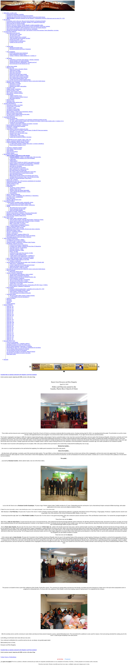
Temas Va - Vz (10, 334)
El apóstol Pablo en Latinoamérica (17, 41)
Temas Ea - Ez (10, 311)
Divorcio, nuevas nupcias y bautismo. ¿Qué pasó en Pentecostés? (22, 213)
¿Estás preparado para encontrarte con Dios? (19, 38)
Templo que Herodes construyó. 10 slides (19, 266)
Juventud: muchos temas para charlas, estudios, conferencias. (21, 205)
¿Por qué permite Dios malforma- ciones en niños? (21, 274)
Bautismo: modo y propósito (13, 82)
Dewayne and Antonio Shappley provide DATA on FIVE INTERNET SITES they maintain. (28, 26)
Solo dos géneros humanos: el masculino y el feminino (19, 346)
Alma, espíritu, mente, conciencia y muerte (16, 218)
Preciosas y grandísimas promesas (14, 231)
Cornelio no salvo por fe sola (16, 42)
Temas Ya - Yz (10, 338)
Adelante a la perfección (15, 261)
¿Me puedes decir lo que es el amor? (17, 207)
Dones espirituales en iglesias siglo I (17, 54)
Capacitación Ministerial (9, 117)
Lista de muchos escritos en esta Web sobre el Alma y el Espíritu (24, 221)
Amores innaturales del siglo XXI (17, 209)
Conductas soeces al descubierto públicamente (20, 203)
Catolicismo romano (11, 294)
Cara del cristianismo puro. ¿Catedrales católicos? (18, 343)
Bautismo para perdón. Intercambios (17, 86)
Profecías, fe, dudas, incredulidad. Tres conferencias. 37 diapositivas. (23, 195)
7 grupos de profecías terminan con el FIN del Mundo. (22, 158)
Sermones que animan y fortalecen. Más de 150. (18, 234)
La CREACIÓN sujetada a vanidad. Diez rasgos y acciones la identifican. (26, 143)
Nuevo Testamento (11, 270)
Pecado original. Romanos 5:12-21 (17, 145)
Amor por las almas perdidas (16, 210)
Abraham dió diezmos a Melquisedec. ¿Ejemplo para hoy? (23, 62)
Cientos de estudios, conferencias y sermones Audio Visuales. (21, 242)
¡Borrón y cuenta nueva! (12, 233)
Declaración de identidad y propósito (15, 14)
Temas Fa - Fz (10, 313)
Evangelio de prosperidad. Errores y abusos (19, 290)
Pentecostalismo (10, 287)
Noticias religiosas (11, 303)
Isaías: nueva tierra (11, 198)
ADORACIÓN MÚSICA (10, 103)
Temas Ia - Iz (10, 317)
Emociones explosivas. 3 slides (16, 250)
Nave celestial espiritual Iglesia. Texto (18, 78)
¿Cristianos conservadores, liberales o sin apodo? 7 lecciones (23, 123)
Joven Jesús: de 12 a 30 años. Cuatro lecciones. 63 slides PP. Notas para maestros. (28, 130)
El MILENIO (12, 159)
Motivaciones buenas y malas (13, 230)
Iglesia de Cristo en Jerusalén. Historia (18, 69)
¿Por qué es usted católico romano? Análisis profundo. (22, 295)
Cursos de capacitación (12, 118)
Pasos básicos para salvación (13, 33)
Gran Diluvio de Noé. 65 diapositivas (18, 247)
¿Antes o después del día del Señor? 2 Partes (19, 191)
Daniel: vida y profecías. (12, 179)
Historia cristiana (10, 153)
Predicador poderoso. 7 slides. (16, 249)
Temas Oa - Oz (10, 325)
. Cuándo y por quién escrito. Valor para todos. (25, 157)
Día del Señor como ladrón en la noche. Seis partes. (19, 353)
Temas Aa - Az (10, 306)
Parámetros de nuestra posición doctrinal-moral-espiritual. (20, 15)
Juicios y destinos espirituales (13, 194)
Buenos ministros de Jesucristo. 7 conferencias (17, 125)
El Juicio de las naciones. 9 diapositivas (18, 245)
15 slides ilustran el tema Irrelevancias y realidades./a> (22, 255)
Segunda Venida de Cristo (13, 183)
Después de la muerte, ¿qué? (16, 39)
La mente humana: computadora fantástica (19, 225)
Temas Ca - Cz (10, 309)
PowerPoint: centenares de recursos (15, 243)
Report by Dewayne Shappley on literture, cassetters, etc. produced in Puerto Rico (26, 22)
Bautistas (9, 302)
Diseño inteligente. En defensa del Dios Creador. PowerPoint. (21, 235)
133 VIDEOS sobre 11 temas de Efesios (16, 241)
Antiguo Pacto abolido (12, 66)
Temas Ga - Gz (10, 314)
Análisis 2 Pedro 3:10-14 (15, 189)
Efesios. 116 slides (13, 251)
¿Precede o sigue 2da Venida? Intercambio (19, 190)
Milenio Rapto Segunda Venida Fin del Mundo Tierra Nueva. (23, 175)
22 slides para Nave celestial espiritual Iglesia (20, 79)
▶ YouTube (60, 659)
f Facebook (67, 659)
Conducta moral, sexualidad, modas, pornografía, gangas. (20, 202)
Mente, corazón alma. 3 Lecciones (17, 223)
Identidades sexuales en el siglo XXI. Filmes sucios (18, 345)
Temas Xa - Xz (10, 337)
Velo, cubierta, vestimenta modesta (15, 93)
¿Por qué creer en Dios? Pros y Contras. (18, 281)
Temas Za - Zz (10, 339)
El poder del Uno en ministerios (16, 122)
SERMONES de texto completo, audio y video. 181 (19, 139)
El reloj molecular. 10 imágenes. (16, 278)
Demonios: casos (10, 101)
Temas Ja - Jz (10, 318)
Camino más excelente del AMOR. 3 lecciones (20, 137)
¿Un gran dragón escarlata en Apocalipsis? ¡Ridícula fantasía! (21, 351)
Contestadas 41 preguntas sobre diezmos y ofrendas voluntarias (24, 59)
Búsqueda (6, 359)
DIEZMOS (9, 58)
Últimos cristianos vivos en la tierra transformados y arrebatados (24, 163)
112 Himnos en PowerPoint (13, 109)
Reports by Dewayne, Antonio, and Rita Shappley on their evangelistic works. (25, 25)
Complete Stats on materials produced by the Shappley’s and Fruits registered (19, 374)
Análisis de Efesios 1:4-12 (15, 95)
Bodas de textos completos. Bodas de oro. (16, 215)
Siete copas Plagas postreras (16, 174)
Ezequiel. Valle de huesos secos (14, 199)
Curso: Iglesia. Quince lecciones (14, 149)
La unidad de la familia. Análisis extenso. (16, 211)
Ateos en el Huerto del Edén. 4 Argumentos (19, 279)
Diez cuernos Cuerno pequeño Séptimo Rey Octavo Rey (22, 171)
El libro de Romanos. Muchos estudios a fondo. (18, 142)
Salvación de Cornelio (14, 85)
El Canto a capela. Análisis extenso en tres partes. (18, 114)
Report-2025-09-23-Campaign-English (16, 23)
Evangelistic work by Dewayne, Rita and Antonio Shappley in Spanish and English (26, 21)
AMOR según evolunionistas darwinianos (19, 275)
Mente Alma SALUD (9, 217)
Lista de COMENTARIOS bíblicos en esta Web (18, 259)
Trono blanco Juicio (11, 354)
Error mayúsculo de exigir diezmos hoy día (19, 63)
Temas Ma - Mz (10, 322)
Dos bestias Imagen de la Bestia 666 (17, 170)
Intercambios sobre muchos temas (14, 102)
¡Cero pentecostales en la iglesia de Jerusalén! (20, 293)
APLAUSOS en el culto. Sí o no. (14, 115)
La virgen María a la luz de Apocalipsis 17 (19, 297)
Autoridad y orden (11, 87)
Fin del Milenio (13, 193)
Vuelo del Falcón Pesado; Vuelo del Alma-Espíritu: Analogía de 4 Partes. (26, 219)
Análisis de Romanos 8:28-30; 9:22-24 (18, 97)
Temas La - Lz (10, 321)
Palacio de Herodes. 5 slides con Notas (18, 267)
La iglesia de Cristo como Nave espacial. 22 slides (21, 253)
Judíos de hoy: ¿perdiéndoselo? (16, 263)
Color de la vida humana (12, 342)
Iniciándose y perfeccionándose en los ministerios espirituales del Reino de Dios (28, 119)
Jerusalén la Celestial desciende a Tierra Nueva (20, 178)
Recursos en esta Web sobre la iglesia (18, 74)
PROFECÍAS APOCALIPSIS (11, 154)
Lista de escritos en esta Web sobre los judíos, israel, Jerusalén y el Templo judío (25, 262)
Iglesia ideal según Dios (15, 73)
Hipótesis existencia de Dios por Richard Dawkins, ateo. (22, 277)
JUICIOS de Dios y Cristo (13, 90)
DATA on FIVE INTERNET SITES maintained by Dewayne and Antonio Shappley (26, 27)
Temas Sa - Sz (10, 330)
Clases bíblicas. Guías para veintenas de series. (17, 129)
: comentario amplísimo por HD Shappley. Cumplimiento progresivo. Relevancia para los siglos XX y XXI (36, 18)
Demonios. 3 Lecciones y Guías (16, 131)
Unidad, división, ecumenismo (14, 89)
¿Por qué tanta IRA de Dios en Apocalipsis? (17, 350)
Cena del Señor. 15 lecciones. (13, 106)
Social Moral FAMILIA (9, 201)
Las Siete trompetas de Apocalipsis (17, 167)
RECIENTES (7, 19)
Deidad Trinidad (10, 99)
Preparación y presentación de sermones (16, 126)
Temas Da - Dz (10, 310)
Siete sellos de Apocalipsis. (15, 166)
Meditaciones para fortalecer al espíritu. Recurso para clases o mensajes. (23, 229)
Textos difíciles (10, 150)
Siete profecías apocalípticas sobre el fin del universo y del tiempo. (22, 29)
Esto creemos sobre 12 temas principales (18, 77)
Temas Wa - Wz (10, 335)
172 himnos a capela (11, 107)
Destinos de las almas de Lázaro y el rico (19, 222)
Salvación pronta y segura (15, 34)
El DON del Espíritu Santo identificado (18, 53)
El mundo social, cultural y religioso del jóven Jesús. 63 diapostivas (25, 246)
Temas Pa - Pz (10, 326)
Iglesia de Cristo (10, 67)
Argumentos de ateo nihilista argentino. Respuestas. (21, 282)
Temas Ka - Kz (10, 319)
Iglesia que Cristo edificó (15, 71)
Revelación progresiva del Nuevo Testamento (20, 49)
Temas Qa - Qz (10, 327)
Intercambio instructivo (14, 98)
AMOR (8, 206)
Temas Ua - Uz (10, 333)
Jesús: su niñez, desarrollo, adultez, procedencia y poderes (20, 258)
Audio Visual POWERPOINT (11, 238)
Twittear (2, 657)
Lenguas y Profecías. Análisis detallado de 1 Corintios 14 (22, 55)
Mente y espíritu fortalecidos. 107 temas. (16, 226)
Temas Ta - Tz (10, 331)
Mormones (9, 299)
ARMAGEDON (13, 161)
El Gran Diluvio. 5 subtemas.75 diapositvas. (19, 286)
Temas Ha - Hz (10, 315)
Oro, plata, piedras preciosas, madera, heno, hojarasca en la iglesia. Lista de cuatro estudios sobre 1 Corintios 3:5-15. (36, 121)
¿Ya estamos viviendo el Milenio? (17, 187)
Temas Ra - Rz (10, 329)
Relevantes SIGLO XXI (9, 341)
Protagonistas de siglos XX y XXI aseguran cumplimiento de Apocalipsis (24, 181)
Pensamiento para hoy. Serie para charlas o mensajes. (19, 237)
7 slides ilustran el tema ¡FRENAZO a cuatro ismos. (21, 257)
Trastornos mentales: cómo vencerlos (15, 227)
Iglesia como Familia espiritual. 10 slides (18, 75)
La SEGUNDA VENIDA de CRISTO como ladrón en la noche (24, 162)
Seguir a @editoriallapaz (10, 657)
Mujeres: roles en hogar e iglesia (14, 91)
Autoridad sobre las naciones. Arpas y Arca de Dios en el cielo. (24, 177)
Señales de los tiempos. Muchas (14, 182)
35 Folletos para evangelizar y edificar (15, 239)
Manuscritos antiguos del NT (16, 271)
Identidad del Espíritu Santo (15, 47)
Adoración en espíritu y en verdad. (15, 105)
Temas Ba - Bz (10, 307)
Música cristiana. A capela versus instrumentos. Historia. (20, 111)
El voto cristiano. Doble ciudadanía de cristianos (18, 349)
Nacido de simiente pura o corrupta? (17, 37)
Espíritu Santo (10, 46)
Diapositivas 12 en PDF (15, 83)
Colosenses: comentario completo (14, 147)
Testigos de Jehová (11, 298)
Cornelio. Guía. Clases (14, 134)
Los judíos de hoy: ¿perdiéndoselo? (15, 197)
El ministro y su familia (12, 127)
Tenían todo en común (14, 70)
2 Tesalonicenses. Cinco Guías (16, 135)
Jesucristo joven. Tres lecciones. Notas (18, 133)
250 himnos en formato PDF (13, 110)
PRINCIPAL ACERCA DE (10, 13)
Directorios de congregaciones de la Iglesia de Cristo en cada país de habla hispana (26, 17)
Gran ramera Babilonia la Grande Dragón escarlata (21, 173)
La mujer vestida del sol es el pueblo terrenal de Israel (21, 265)
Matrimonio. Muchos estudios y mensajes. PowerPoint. (19, 214)
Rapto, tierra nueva (11, 185)
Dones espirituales (11, 51)
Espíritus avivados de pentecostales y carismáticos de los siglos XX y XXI (26, 289)
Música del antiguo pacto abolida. (14, 113)
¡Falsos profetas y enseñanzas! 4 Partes (18, 291)
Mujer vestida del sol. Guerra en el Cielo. (19, 169)
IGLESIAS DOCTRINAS (10, 31)
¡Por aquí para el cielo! (14, 35)
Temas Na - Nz (10, 323)
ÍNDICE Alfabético (8, 305)
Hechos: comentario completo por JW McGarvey (18, 141)
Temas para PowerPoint (12, 151)
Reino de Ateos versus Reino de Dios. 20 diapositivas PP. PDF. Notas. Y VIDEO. (28, 285)
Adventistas (9, 301)
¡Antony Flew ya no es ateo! (16, 283)
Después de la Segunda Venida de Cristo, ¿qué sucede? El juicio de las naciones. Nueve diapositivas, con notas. (33, 30)
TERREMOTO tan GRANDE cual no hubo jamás (21, 165)
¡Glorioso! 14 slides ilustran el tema (17, 254)
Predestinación (10, 94)
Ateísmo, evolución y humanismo (14, 273)
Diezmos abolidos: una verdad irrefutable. (19, 61)
